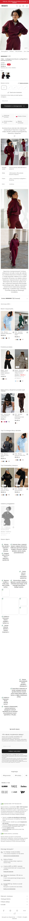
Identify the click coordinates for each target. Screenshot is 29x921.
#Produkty (18, 775)
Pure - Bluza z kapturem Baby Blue (6, 332)
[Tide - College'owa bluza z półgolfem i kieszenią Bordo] (23, 145)
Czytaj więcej (7, 880)
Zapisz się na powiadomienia (11, 855)
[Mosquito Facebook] (3, 910)
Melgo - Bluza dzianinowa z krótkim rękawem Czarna (5, 372)
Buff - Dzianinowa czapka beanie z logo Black (5, 416)
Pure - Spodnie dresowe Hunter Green (19, 333)
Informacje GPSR (5, 304)
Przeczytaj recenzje (8, 871)
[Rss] (25, 910)
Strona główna (4, 51)
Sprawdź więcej (14, 729)
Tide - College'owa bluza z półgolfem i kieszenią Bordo (6, 528)
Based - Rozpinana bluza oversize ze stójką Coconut (20, 372)
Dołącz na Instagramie (9, 889)
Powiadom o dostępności (13, 106)
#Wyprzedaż (7, 775)
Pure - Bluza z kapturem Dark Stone (5, 455)
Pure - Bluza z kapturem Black (5, 489)
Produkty (12, 51)
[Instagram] (17, 910)
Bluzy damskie (19, 51)
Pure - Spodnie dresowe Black (18, 489)
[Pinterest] (10, 910)
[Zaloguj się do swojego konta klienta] (20, 6)
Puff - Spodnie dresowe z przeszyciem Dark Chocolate (19, 416)
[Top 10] (7, 477)
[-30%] (21, 359)
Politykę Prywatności (15, 760)
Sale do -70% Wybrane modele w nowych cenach (14, 2)
